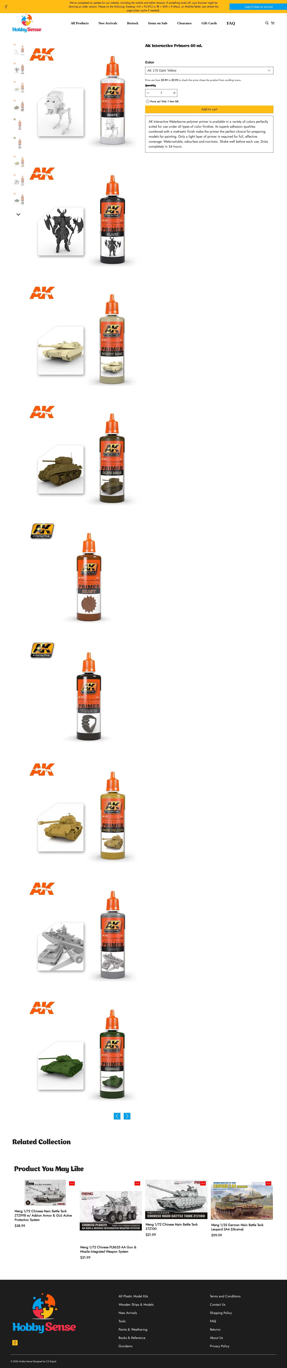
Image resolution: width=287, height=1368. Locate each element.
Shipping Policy (221, 1312)
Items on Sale (157, 23)
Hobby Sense (25, 1361)
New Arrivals (107, 23)
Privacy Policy (219, 1346)
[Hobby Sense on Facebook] (6, 6)
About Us (216, 1337)
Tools (122, 1321)
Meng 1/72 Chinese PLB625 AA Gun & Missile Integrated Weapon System (108, 1249)
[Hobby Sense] (26, 23)
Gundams (125, 1346)
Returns (215, 1329)
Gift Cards (209, 23)
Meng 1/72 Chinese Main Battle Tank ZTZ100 (172, 1226)
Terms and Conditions (225, 1296)
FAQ (231, 23)
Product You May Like (49, 1169)
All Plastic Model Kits (133, 1296)
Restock (132, 23)
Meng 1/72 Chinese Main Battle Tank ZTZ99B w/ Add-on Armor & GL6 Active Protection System (43, 1215)
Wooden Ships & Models (136, 1304)
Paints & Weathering (133, 1329)
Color (149, 62)
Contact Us (217, 1304)
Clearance (184, 23)
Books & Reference (132, 1337)
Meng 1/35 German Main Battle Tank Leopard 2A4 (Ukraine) (237, 1227)
